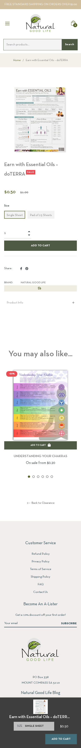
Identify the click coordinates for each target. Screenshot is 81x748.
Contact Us (40, 592)
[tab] (40, 303)
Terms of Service (40, 569)
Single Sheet (15, 215)
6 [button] (52, 476)
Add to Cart (61, 739)
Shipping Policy (40, 576)
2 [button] (33, 476)
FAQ (41, 584)
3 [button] (38, 476)
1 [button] (29, 476)
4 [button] (43, 476)
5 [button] (47, 476)
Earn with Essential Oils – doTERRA (39, 717)
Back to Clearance (43, 503)
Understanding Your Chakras (40, 456)
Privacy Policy (40, 561)
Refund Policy (41, 553)
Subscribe (69, 623)
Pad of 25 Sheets (41, 215)
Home (17, 60)
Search (69, 44)
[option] (40, 424)
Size (6, 205)
